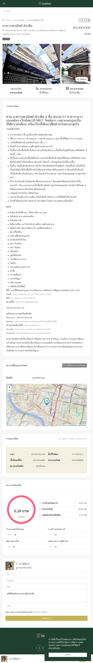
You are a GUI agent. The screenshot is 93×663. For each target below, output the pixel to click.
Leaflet (62, 425)
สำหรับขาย (6, 39)
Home (7, 20)
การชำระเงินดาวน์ (56, 529)
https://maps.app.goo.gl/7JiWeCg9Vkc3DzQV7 (31, 294)
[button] (80, 20)
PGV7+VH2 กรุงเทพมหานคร (27, 302)
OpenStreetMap (73, 425)
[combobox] (46, 605)
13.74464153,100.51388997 (23, 298)
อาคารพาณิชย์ (18, 20)
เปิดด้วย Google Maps (76, 365)
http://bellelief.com (32, 325)
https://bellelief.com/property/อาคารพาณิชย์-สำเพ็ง (35, 321)
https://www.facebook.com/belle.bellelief (33, 333)
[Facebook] (39, 648)
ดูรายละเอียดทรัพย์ (23, 567)
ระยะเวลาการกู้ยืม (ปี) (58, 541)
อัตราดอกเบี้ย (12, 541)
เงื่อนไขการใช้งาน (40, 612)
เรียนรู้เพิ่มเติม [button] (54, 648)
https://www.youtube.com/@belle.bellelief (32, 329)
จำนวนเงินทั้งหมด (15, 529)
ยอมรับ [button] (67, 655)
